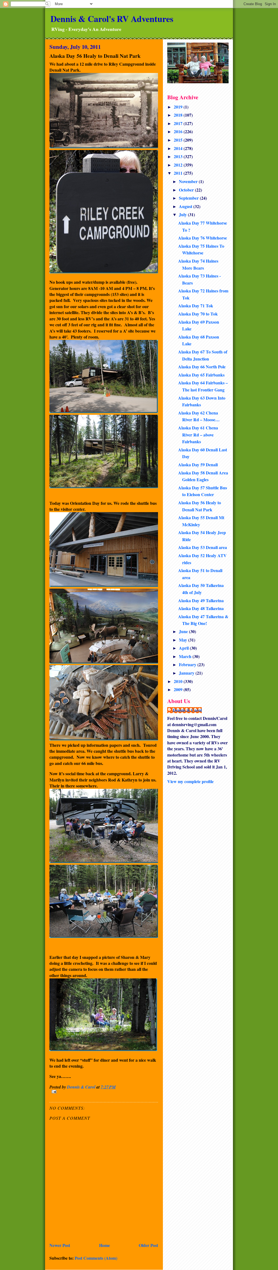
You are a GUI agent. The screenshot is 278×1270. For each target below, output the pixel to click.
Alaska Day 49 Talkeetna (201, 600)
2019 (179, 107)
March (185, 656)
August (186, 206)
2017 (179, 123)
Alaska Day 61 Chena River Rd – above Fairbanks (198, 435)
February (188, 664)
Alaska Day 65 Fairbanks (201, 375)
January (187, 673)
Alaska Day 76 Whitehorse (202, 238)
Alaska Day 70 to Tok (198, 314)
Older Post (148, 1245)
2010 (179, 681)
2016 (179, 131)
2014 (179, 148)
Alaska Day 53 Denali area (202, 547)
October (187, 190)
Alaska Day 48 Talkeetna (201, 608)
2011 (179, 173)
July (183, 214)
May (183, 640)
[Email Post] (103, 1091)
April (184, 648)
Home (104, 1245)
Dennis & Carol (187, 710)
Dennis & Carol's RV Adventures (111, 18)
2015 (179, 140)
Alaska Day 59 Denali (198, 464)
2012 (179, 165)
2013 (179, 156)
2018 (179, 115)
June (184, 631)
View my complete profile (190, 781)
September (189, 198)
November (189, 181)
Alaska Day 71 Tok (195, 305)
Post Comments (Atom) (96, 1258)
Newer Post (59, 1245)
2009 (179, 689)
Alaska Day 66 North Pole (202, 366)
